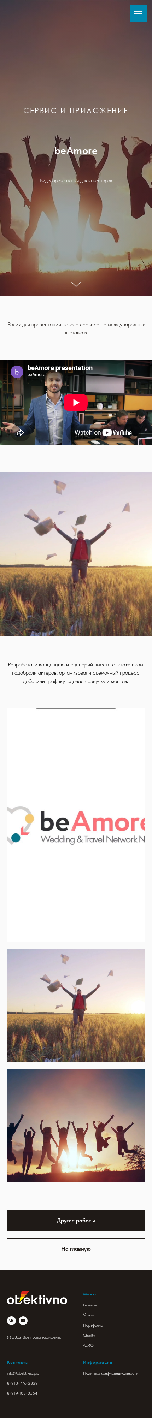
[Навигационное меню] (138, 13)
